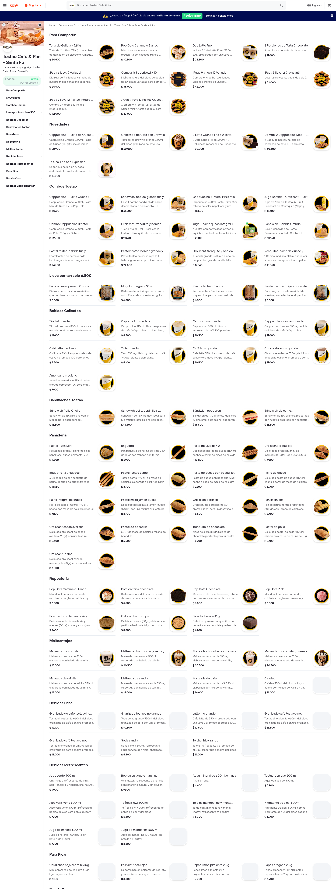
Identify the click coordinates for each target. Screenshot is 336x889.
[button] (33, 5)
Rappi (52, 25)
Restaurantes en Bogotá (99, 25)
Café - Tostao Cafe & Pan (16, 71)
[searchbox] (176, 5)
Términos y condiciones (218, 15)
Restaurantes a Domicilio (71, 25)
